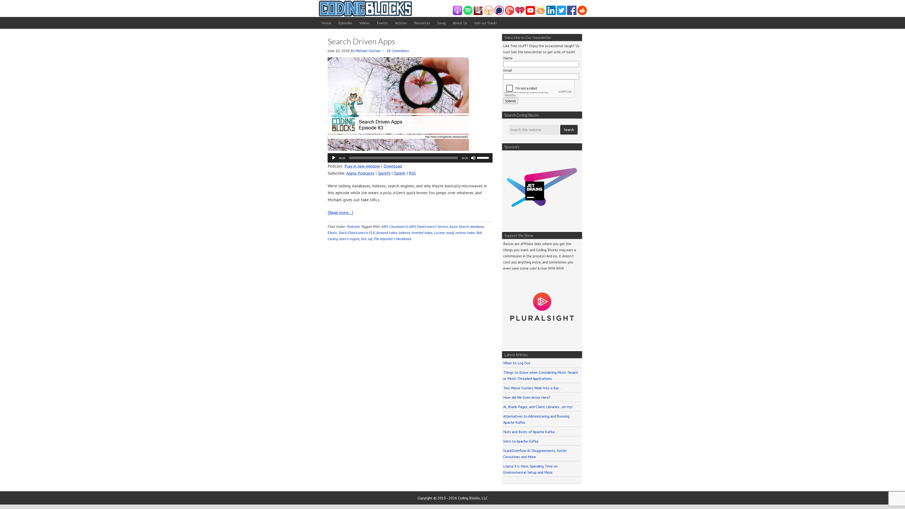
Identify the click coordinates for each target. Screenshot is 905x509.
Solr (363, 238)
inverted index (421, 232)
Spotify (384, 173)
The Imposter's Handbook (392, 238)
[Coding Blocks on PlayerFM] (478, 14)
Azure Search (459, 226)
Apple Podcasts (360, 173)
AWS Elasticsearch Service (428, 226)
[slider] (483, 157)
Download (392, 166)
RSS (412, 173)
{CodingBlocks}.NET (365, 8)
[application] (410, 158)
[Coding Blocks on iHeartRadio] (520, 14)
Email (507, 70)
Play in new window (362, 166)
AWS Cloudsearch (394, 226)
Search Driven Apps (361, 41)
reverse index (465, 232)
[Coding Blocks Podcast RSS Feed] (540, 14)
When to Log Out (517, 363)
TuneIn (399, 173)
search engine (349, 238)
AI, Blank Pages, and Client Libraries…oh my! (537, 406)
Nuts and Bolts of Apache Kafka (529, 431)
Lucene (439, 232)
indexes (404, 232)
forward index (386, 232)
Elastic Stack (337, 232)
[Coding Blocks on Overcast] (489, 14)
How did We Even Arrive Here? (526, 397)
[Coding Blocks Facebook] (571, 14)
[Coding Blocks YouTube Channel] (530, 14)
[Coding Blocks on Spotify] (468, 14)
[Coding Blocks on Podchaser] (499, 14)
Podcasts (353, 226)
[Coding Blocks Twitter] (561, 14)
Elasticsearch (358, 232)
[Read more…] (340, 212)
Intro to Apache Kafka (520, 441)
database (477, 226)
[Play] (333, 158)
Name (508, 58)
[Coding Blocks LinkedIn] (551, 14)
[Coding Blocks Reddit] (582, 14)
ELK (372, 232)
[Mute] (473, 158)
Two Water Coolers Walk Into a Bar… (532, 388)
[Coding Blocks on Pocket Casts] (509, 14)
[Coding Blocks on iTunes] (457, 14)
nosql (450, 232)
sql (370, 238)
